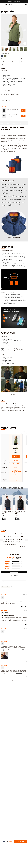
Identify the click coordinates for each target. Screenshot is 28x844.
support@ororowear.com (17, 412)
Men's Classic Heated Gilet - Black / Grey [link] (7, 512)
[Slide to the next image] (24, 30)
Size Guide (23, 58)
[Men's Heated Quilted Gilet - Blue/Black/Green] (15, 440)
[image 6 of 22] (21, 49)
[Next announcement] (26, 1)
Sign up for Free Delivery (14, 1)
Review (25, 123)
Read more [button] (19, 673)
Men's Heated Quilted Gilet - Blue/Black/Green (15, 446)
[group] (14, 408)
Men (7, 8)
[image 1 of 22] (2, 49)
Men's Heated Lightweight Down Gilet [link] (20, 512)
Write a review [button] (14, 572)
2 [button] (12, 680)
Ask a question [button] (14, 575)
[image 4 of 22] (14, 49)
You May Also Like (16, 123)
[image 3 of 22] (10, 49)
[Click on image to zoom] (24, 43)
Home (2, 8)
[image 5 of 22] (17, 49)
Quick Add (16, 457)
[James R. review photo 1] (4, 655)
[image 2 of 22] (6, 49)
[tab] (16, 123)
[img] (4, 595)
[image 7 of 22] (25, 49)
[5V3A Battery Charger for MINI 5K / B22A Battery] (3, 116)
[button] (2, 4)
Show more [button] (14, 394)
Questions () (14, 587)
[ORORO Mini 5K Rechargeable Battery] (3, 110)
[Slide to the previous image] (3, 30)
